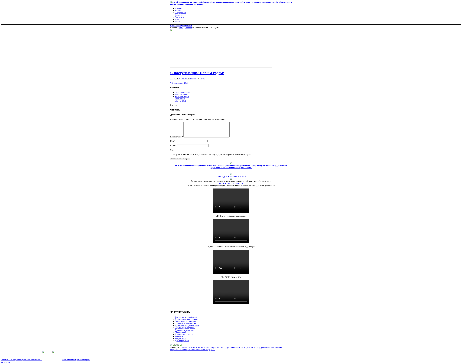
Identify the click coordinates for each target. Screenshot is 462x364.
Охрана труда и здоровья (185, 328)
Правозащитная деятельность (187, 326)
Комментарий (176, 137)
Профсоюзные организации (186, 319)
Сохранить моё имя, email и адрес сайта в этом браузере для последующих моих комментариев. (212, 154)
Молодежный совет (183, 332)
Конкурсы (179, 336)
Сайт (172, 150)
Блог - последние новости (181, 26)
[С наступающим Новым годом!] (221, 67)
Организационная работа (185, 323)
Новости (188, 28)
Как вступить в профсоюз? (186, 317)
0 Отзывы (183, 79)
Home (181, 28)
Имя (172, 141)
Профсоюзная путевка (184, 334)
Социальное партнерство (185, 321)
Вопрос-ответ (180, 339)
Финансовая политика (184, 330)
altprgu (202, 79)
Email (173, 145)
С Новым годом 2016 (179, 83)
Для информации (182, 341)
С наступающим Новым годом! (197, 73)
